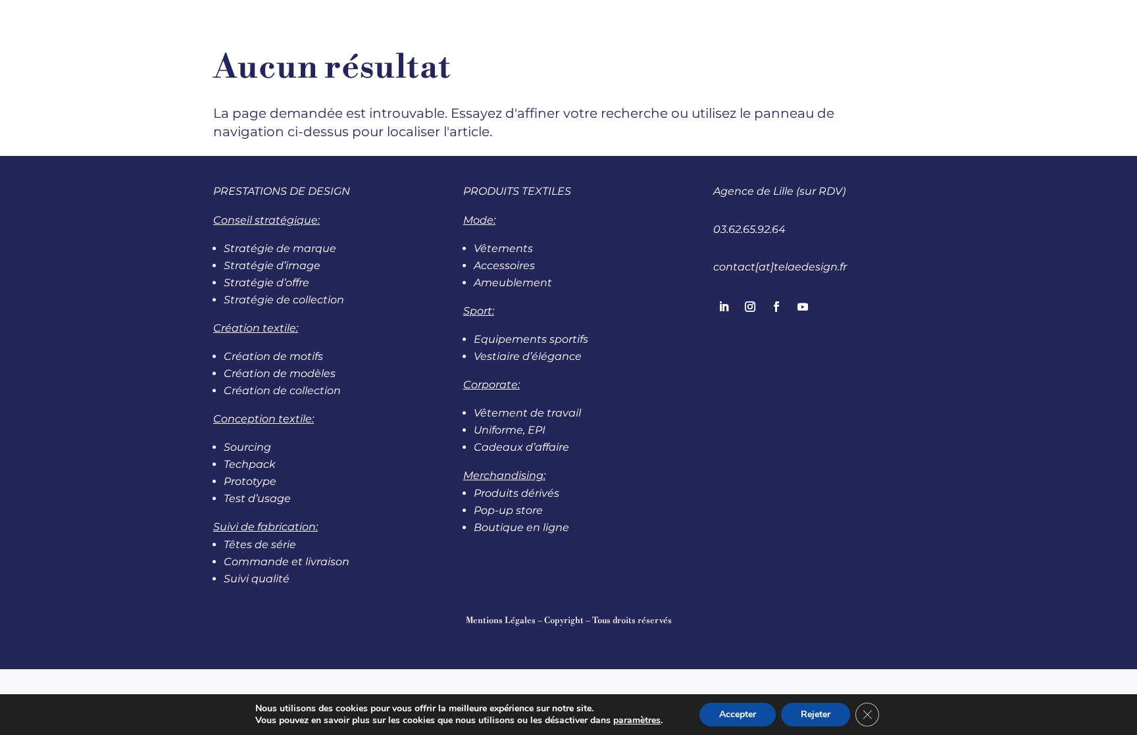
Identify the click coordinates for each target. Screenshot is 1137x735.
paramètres (637, 720)
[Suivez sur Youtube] (802, 306)
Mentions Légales (501, 620)
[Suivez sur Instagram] (750, 306)
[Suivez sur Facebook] (776, 306)
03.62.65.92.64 (749, 229)
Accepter (737, 714)
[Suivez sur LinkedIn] (723, 306)
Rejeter (815, 714)
